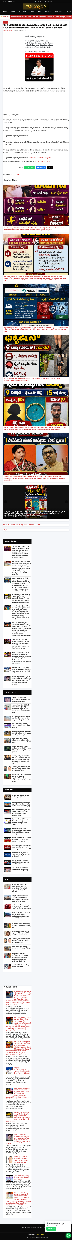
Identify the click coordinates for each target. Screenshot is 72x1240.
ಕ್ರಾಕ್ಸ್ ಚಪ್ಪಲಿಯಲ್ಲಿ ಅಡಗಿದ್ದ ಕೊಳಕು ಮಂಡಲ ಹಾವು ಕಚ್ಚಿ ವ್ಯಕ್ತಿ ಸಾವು (21, 741)
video (18, 175)
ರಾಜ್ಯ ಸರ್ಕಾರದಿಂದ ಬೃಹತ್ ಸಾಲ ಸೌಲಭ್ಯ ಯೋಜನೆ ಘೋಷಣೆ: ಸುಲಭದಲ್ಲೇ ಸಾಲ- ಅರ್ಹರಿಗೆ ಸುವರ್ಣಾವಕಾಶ (21, 812)
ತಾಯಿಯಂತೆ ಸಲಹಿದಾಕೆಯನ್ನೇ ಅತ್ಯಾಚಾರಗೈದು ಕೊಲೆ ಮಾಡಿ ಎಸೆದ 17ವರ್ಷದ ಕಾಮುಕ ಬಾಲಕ (21, 907)
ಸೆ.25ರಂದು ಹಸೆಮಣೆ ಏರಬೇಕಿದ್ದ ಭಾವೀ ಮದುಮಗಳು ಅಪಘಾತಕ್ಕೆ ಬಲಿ (21, 926)
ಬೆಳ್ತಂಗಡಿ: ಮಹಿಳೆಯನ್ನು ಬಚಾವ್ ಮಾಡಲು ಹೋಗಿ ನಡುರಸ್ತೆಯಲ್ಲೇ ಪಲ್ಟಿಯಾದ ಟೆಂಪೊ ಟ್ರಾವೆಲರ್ (21, 718)
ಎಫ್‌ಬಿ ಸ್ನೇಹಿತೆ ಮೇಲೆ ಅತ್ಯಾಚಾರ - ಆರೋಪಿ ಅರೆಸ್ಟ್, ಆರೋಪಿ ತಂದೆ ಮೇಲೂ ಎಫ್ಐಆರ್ (21, 769)
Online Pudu (40, 1235)
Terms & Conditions (35, 525)
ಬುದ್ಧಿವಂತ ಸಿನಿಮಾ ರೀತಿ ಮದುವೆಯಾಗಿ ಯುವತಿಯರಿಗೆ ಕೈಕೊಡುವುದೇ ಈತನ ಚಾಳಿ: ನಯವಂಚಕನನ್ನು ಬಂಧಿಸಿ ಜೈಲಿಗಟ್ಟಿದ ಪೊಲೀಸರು (20, 957)
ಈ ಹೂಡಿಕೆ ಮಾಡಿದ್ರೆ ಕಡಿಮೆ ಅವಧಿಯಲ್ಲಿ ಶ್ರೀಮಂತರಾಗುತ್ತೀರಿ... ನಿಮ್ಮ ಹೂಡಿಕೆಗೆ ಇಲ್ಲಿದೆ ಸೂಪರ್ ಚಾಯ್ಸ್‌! (21, 831)
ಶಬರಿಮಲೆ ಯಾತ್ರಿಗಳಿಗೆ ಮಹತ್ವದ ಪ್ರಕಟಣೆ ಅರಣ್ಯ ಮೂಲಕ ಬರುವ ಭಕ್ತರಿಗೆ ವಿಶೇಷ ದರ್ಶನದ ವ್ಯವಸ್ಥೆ (21, 804)
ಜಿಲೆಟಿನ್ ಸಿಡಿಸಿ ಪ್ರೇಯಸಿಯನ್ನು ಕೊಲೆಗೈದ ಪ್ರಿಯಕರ (20, 966)
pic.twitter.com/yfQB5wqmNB (40, 158)
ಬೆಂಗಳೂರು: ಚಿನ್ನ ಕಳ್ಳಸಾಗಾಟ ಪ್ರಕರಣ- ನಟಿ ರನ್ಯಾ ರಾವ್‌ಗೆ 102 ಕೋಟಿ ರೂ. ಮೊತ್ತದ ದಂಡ (21, 933)
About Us (6, 525)
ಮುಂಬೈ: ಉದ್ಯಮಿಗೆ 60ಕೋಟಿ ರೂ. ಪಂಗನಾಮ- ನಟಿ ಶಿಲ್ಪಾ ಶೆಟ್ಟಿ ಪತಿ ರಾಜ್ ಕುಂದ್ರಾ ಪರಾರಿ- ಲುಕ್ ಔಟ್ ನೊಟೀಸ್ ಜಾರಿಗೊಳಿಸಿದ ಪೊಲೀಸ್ (21, 759)
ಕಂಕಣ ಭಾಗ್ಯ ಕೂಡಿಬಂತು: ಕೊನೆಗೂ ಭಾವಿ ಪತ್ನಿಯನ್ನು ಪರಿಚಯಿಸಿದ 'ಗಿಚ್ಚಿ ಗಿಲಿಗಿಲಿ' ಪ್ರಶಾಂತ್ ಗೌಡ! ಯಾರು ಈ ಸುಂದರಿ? (19, 888)
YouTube (49, 2)
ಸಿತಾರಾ (32, 12)
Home (5, 12)
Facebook (41, 2)
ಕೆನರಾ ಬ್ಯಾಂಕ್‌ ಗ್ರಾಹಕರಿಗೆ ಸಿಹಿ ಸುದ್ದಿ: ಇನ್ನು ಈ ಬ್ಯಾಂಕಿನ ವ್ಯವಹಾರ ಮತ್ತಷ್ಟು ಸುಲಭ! (21, 855)
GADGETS (48, 12)
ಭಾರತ (13, 12)
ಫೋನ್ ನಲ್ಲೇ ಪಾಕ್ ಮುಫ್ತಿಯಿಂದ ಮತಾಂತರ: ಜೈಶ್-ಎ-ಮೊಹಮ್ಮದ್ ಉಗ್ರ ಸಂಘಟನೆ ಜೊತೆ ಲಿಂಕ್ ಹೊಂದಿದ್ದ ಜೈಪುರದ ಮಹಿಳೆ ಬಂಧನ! (21, 680)
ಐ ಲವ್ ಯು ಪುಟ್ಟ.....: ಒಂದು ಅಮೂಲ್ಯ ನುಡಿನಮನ (20, 796)
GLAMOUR (58, 12)
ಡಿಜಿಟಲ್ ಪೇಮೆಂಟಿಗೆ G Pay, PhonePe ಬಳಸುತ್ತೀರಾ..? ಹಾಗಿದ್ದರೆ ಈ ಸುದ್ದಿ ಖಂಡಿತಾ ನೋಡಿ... (20, 822)
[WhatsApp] (68, 1235)
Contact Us (14, 525)
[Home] (36, 6)
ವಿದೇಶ (39, 12)
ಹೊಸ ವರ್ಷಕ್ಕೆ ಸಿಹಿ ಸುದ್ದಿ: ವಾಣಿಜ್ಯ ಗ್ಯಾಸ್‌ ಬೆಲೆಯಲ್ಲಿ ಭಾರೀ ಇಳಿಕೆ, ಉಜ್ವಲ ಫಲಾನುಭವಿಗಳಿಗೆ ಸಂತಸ (21, 847)
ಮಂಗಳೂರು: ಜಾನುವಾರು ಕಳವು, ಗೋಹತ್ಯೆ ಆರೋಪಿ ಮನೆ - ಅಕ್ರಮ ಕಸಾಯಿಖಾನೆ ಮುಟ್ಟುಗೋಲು (21, 733)
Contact (39, 1228)
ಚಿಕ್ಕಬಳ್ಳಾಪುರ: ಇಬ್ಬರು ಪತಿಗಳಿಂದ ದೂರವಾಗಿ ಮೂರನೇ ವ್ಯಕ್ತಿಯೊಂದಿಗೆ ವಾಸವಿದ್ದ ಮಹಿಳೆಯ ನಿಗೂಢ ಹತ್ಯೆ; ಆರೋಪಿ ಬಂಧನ (21, 778)
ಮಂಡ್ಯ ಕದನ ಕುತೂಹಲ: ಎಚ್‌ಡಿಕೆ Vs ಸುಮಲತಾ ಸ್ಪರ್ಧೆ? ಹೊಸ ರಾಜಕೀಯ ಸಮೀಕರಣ (21, 840)
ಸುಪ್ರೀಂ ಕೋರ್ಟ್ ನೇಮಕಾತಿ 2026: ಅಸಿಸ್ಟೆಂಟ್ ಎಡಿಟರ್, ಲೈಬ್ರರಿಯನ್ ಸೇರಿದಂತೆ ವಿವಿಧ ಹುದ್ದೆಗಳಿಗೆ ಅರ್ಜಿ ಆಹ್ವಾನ (20, 898)
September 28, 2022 (42, 162)
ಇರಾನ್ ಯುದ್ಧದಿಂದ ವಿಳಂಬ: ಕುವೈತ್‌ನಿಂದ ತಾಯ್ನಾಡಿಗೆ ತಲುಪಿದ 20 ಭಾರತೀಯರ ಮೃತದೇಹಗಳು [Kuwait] (21, 749)
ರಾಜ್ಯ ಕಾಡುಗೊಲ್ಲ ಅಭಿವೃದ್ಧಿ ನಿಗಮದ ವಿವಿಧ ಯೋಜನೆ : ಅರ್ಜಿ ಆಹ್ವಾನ (21, 726)
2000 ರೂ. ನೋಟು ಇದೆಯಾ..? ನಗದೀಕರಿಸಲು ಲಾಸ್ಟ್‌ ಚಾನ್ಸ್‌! (20, 869)
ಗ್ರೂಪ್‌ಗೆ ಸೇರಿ (51, 1229)
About (24, 1228)
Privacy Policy (23, 525)
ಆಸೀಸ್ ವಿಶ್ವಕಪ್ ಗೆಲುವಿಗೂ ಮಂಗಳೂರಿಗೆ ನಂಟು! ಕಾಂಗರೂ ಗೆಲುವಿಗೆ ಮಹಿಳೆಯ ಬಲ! (21, 862)
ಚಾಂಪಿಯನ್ (22, 12)
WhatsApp (30, 167)
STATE (5, 22)
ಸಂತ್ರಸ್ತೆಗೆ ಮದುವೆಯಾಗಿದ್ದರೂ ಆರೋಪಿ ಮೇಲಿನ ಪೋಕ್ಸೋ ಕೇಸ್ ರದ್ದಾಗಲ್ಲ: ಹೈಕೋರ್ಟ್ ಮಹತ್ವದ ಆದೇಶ (21, 670)
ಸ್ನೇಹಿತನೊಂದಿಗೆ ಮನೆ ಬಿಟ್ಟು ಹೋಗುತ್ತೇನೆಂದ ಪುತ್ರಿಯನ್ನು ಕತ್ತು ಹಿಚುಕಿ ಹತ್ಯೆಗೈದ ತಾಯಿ (21, 699)
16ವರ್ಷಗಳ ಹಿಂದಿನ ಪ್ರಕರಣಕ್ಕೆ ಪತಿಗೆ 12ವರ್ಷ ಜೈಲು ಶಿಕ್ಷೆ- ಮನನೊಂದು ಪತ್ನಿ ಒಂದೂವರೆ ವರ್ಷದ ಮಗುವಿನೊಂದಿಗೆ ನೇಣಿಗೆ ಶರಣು (21, 709)
